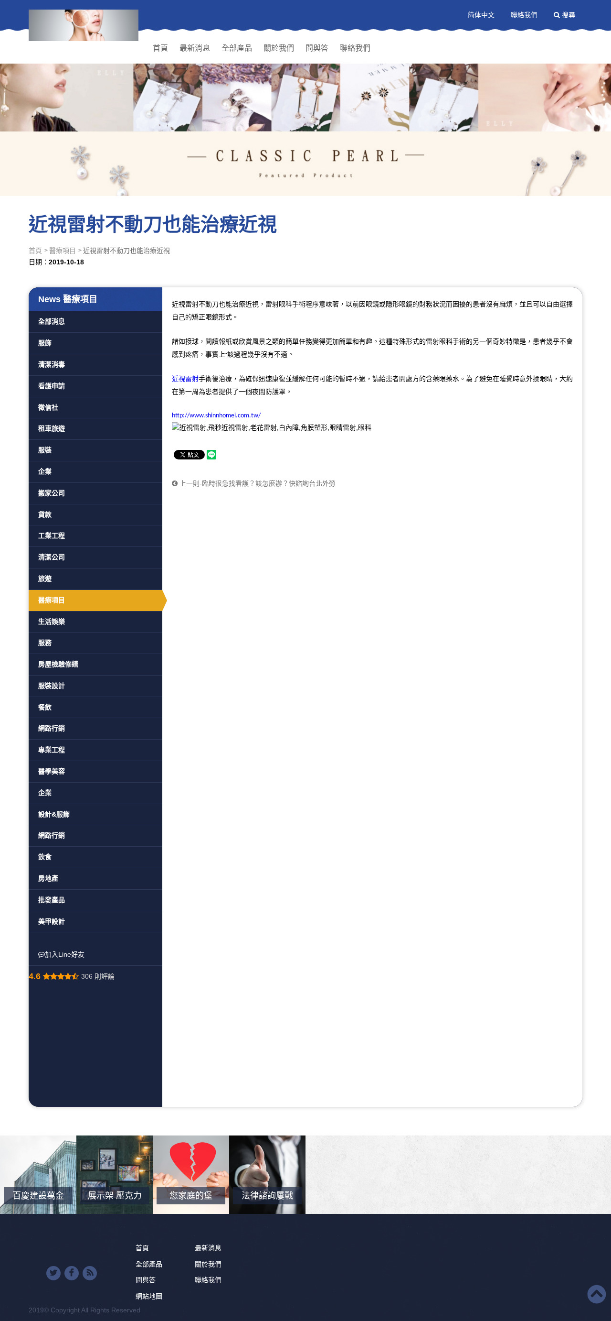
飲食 (45, 857)
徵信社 (48, 407)
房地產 (48, 878)
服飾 (45, 343)
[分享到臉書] (71, 1273)
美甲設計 (51, 921)
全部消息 (51, 321)
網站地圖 (149, 1296)
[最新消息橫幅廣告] (305, 98)
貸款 (45, 514)
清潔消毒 (51, 364)
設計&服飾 (54, 814)
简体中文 (481, 15)
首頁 (160, 48)
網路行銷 (51, 728)
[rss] (90, 1273)
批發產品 (51, 900)
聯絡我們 (524, 15)
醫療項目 (62, 250)
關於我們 (278, 48)
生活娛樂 (51, 621)
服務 (45, 642)
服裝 (45, 450)
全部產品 (236, 48)
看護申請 (51, 386)
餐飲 (45, 707)
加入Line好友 (64, 954)
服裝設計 (51, 685)
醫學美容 (51, 771)
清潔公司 (51, 557)
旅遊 (45, 578)
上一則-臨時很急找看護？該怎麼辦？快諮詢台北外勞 (257, 483)
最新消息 (194, 48)
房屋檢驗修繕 (58, 664)
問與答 (317, 48)
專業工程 (51, 749)
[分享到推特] (53, 1273)
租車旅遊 (51, 428)
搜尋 (567, 15)
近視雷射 (185, 378)
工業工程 (51, 535)
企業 (45, 471)
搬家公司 (51, 493)
